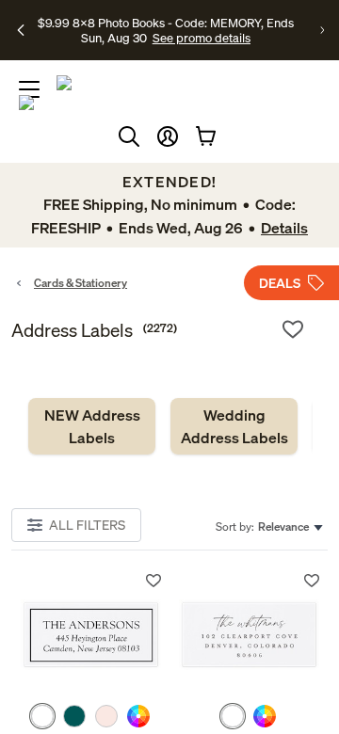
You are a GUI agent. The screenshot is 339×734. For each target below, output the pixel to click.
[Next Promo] (322, 30)
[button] (167, 136)
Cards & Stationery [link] (80, 283)
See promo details (201, 37)
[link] (91, 426)
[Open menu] (29, 89)
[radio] (42, 716)
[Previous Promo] (20, 30)
